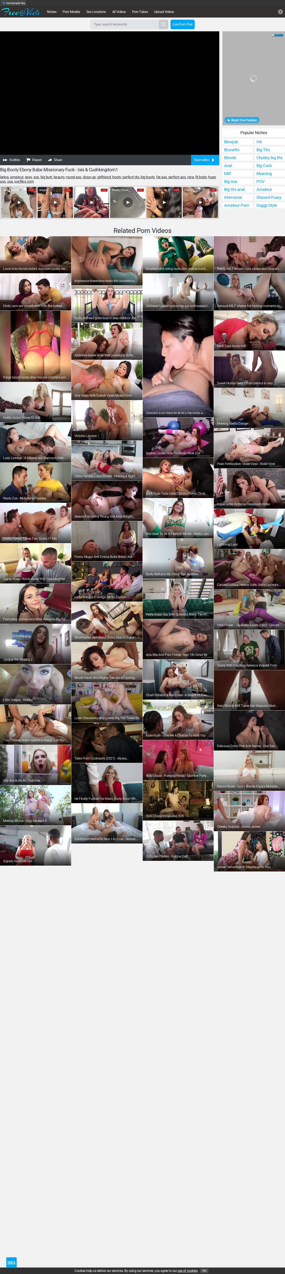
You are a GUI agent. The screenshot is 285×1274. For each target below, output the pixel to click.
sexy (28, 177)
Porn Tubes (140, 12)
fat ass (161, 177)
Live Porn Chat (183, 24)
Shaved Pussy (268, 197)
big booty (148, 177)
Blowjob (231, 141)
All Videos (119, 12)
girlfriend (104, 177)
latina (4, 177)
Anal (228, 165)
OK (204, 1270)
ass (36, 177)
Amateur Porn (236, 205)
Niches (51, 12)
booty (116, 177)
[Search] (163, 24)
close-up (89, 177)
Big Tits (263, 149)
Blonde (230, 157)
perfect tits (130, 177)
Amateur (16, 177)
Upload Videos (164, 12)
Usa (10, 181)
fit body (201, 177)
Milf (227, 173)
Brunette (231, 149)
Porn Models (71, 12)
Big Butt (46, 177)
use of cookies (187, 1271)
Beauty (59, 177)
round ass (73, 177)
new (190, 177)
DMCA (11, 1262)
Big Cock (264, 165)
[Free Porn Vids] (21, 12)
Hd (258, 141)
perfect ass (177, 177)
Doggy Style (266, 205)
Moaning (264, 173)
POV (260, 181)
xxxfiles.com (24, 181)
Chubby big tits (269, 157)
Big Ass (230, 181)
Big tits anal (234, 189)
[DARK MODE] (280, 11)
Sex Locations (96, 12)
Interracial (233, 197)
